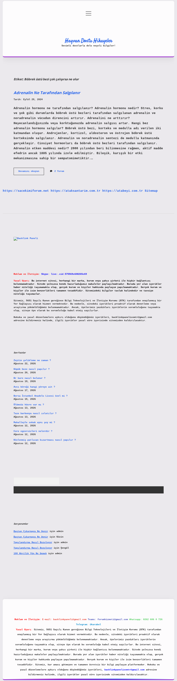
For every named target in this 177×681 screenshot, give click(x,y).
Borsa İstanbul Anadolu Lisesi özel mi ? (41, 396)
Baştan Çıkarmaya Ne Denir (31, 531)
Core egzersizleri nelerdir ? (33, 431)
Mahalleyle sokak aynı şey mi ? (34, 422)
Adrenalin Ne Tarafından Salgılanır (47, 92)
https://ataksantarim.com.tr (75, 191)
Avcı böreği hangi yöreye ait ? (34, 387)
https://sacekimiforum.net (26, 191)
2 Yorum (59, 171)
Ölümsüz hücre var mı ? (29, 404)
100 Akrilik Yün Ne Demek (30, 553)
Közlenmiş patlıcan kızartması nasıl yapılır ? (45, 440)
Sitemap (151, 191)
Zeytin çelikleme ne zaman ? (32, 360)
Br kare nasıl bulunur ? (29, 378)
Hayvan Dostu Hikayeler (88, 41)
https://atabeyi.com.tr (122, 191)
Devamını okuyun (31, 172)
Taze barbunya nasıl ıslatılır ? (35, 413)
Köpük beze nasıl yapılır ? (32, 369)
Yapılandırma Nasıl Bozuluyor (33, 542)
